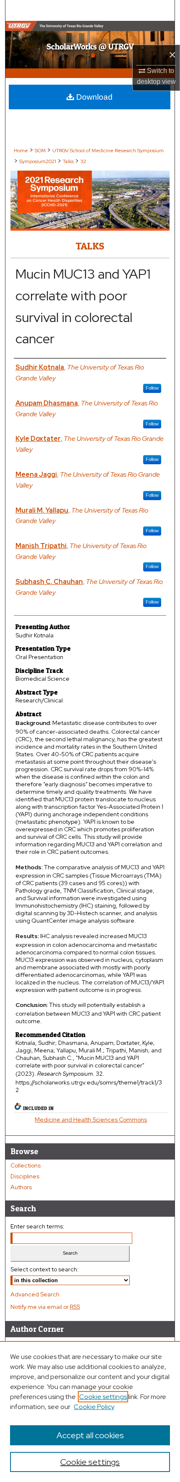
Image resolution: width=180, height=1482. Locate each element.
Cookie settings (103, 1396)
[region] (90, 1411)
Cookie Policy (94, 1406)
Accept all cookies (90, 1435)
